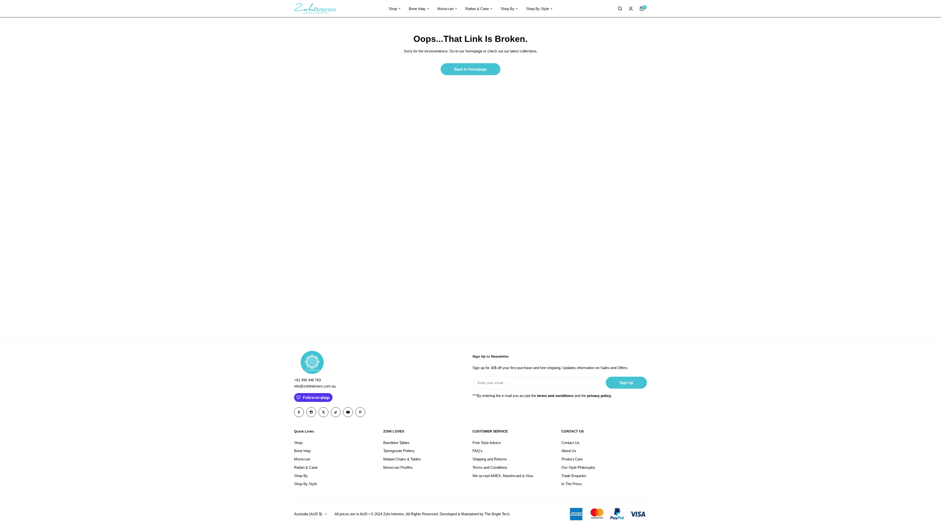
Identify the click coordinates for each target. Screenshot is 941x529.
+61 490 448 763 (307, 380)
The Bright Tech (496, 514)
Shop (298, 443)
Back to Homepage (470, 69)
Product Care (572, 459)
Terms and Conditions (489, 467)
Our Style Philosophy (578, 467)
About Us (568, 451)
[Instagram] (311, 412)
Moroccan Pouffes (398, 467)
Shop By (301, 476)
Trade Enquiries (573, 476)
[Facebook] (299, 412)
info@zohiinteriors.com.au (315, 386)
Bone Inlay (302, 451)
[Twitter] (323, 412)
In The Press (571, 484)
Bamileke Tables (396, 443)
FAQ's (477, 451)
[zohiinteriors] (315, 8)
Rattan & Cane (306, 467)
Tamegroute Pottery (399, 451)
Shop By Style (305, 484)
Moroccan (302, 459)
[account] (630, 8)
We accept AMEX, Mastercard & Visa (502, 476)
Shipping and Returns (489, 459)
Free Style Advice (486, 443)
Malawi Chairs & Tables (402, 459)
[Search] (620, 8)
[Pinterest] (360, 412)
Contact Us (570, 443)
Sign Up (626, 383)
